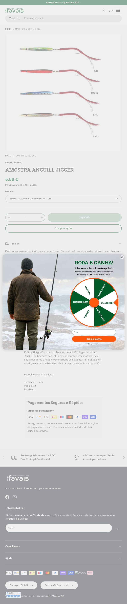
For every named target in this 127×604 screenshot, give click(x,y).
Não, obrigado (94, 344)
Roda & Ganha (94, 338)
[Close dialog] (121, 256)
